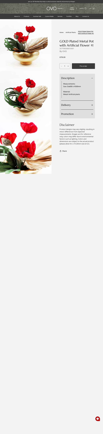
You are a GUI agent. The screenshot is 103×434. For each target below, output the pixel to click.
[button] (97, 418)
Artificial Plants (71, 32)
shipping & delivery (77, 112)
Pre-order (83, 66)
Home (61, 32)
